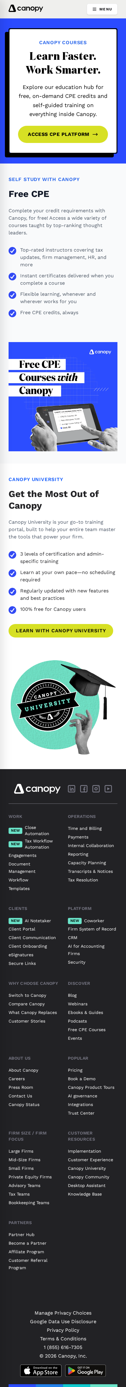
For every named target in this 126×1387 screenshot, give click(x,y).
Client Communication (32, 937)
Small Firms (21, 1168)
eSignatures (21, 954)
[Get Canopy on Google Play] (85, 1371)
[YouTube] (108, 788)
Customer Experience (90, 1159)
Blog (72, 995)
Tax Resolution (83, 879)
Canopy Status (24, 1104)
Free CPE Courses (87, 1029)
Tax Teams (19, 1194)
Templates (19, 888)
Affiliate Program (26, 1251)
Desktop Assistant (87, 1185)
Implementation (84, 1151)
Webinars (77, 1003)
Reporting (78, 854)
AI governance (82, 1095)
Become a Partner (27, 1243)
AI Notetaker (31, 920)
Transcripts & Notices (90, 871)
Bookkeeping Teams (29, 1202)
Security (76, 962)
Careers (17, 1078)
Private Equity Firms (30, 1176)
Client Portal (22, 929)
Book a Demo (81, 1078)
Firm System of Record (92, 929)
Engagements (22, 855)
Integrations (80, 1104)
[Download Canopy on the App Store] (40, 1371)
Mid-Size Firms (24, 1159)
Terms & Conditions (63, 1339)
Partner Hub (22, 1234)
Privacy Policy (63, 1330)
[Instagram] (96, 788)
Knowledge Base (85, 1194)
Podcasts (77, 1021)
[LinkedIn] (71, 788)
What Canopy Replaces (33, 1012)
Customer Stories (27, 1021)
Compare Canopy (27, 1003)
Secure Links (22, 963)
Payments (78, 836)
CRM (72, 937)
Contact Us (20, 1095)
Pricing (75, 1070)
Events (75, 1038)
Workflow (18, 879)
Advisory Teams (24, 1185)
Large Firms (21, 1151)
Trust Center (81, 1113)
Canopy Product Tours (91, 1087)
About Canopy (23, 1070)
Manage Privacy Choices (63, 1313)
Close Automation (30, 830)
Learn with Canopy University (61, 631)
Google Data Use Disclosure (63, 1321)
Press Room (21, 1087)
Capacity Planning (87, 862)
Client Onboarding (28, 946)
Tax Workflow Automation (32, 844)
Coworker (87, 920)
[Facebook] (83, 788)
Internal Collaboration (91, 845)
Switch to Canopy (27, 995)
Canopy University (87, 1168)
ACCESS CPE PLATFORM (59, 134)
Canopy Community (88, 1176)
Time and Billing (85, 828)
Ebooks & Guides (85, 1012)
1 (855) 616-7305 (63, 1347)
